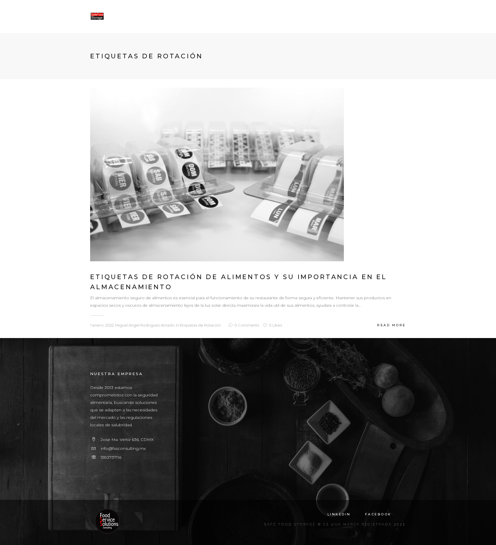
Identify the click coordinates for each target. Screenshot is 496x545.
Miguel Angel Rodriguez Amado (145, 325)
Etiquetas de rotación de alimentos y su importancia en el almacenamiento (238, 282)
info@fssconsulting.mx (123, 448)
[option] (248, 174)
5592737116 (111, 457)
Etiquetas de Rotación (200, 325)
